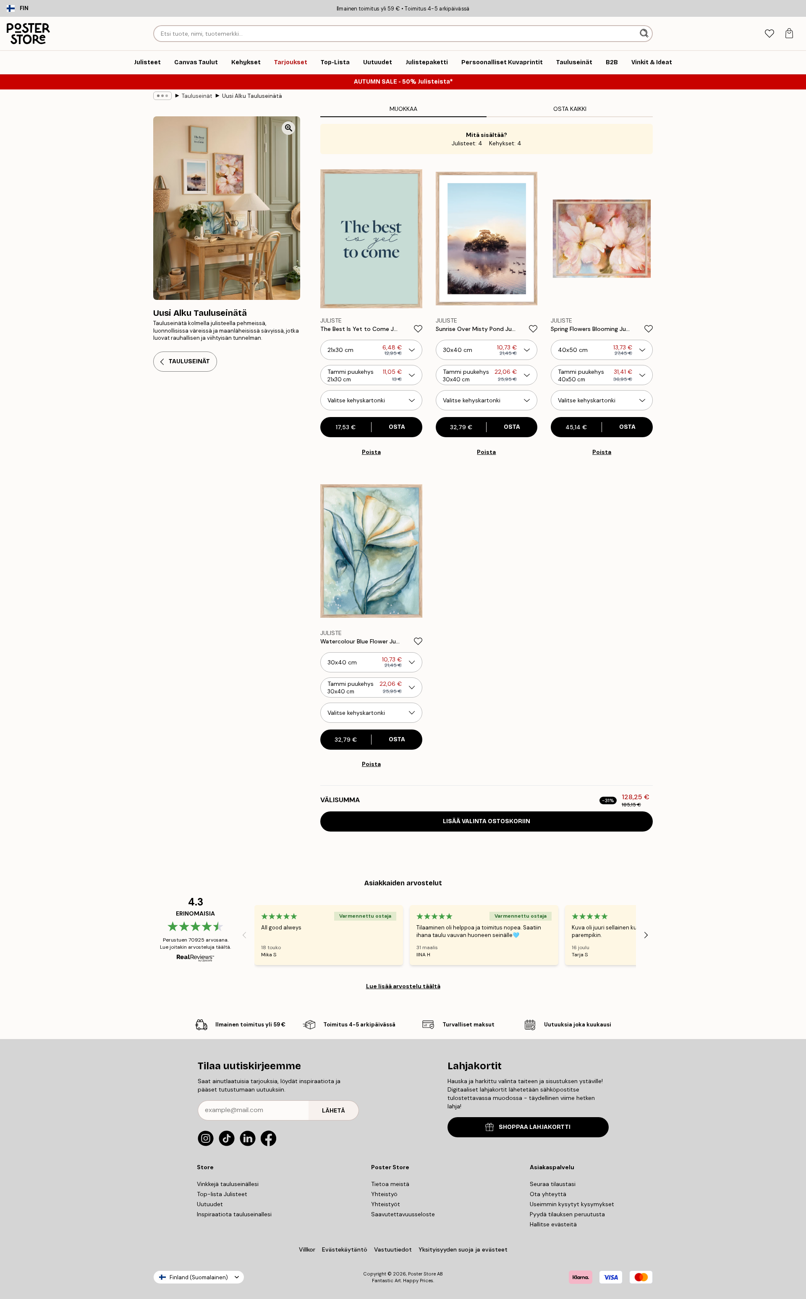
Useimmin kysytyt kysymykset (572, 1204)
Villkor (307, 1249)
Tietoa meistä (390, 1184)
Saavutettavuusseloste (403, 1214)
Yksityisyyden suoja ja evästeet (463, 1249)
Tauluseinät (197, 96)
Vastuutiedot (393, 1249)
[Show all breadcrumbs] (162, 96)
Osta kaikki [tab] (569, 109)
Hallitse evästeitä (553, 1224)
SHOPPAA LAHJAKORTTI (534, 1127)
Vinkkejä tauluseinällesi (228, 1184)
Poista (371, 452)
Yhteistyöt (385, 1204)
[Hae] (645, 33)
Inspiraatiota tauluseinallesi (234, 1214)
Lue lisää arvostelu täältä (403, 986)
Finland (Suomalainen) (199, 1277)
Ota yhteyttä (548, 1194)
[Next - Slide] (646, 935)
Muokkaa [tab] (403, 109)
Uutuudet (210, 1204)
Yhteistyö (384, 1194)
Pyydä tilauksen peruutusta (567, 1214)
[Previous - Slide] (244, 935)
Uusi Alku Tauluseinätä (252, 96)
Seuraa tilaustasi (553, 1184)
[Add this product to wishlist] (418, 329)
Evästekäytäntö (344, 1249)
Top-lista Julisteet (222, 1194)
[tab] (769, 33)
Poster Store (422, 1274)
